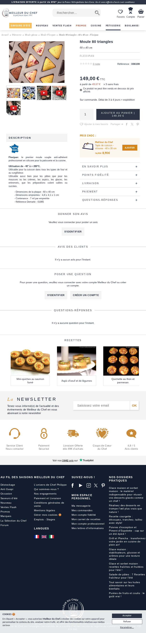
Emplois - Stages (44, 519)
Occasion (6, 493)
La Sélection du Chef (14, 520)
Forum (5, 525)
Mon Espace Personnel (82, 497)
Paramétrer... (127, 627)
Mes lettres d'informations (88, 528)
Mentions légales (44, 510)
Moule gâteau (31, 34)
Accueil (5, 34)
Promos (5, 511)
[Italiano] (52, 537)
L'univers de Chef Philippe (50, 484)
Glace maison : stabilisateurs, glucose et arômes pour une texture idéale (124, 554)
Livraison (55, 498)
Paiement (40, 498)
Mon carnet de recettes (86, 519)
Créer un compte (86, 295)
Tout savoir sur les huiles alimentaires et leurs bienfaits (124, 585)
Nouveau (6, 502)
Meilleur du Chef (49, 477)
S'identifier (73, 231)
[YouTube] (82, 485)
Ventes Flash (9, 507)
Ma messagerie (81, 505)
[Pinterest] (104, 485)
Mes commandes (82, 510)
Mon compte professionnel (88, 523)
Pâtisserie (17, 34)
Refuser (127, 621)
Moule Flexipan (48, 34)
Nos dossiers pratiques (121, 479)
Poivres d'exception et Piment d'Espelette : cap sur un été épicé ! (126, 530)
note (96, 63)
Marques (6, 516)
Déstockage (8, 484)
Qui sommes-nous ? (46, 489)
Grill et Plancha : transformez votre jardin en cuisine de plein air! (127, 541)
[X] (97, 485)
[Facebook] (74, 485)
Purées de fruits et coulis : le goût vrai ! (127, 595)
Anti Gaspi (7, 489)
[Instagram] (89, 485)
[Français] (37, 537)
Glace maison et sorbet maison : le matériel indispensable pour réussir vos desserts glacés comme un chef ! (126, 494)
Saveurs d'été (9, 498)
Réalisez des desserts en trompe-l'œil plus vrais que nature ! (125, 508)
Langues (41, 528)
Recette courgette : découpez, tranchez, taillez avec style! (125, 519)
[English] (44, 537)
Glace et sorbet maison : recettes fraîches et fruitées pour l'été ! (126, 566)
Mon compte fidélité (84, 514)
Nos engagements (45, 493)
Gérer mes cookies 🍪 (47, 514)
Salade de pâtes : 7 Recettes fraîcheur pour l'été (127, 576)
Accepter (127, 615)
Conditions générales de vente (49, 504)
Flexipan (87, 56)
